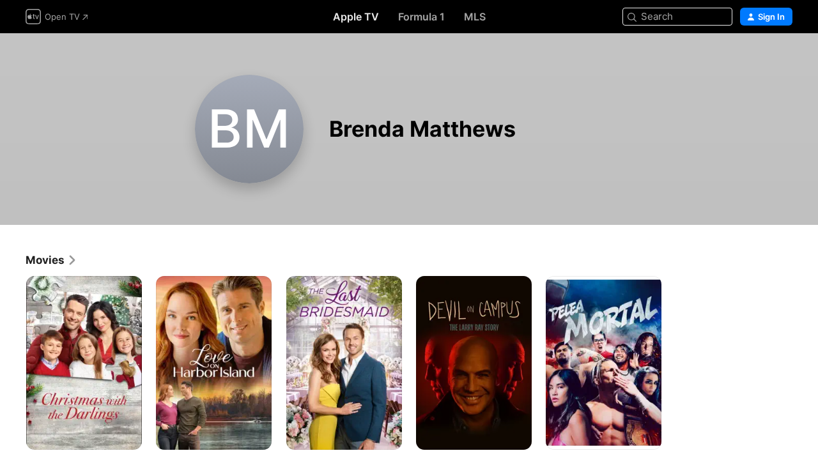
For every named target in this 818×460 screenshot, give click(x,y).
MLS (475, 16)
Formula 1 (421, 16)
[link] (51, 260)
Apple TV (356, 16)
